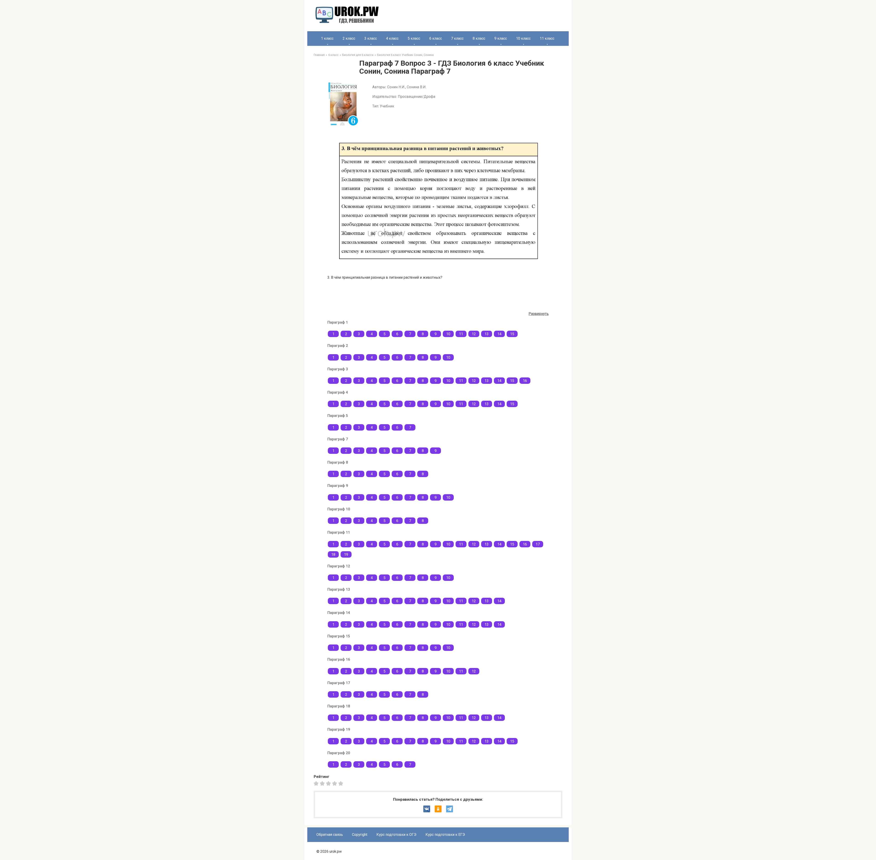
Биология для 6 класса (357, 55)
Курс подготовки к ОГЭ (396, 834)
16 (525, 381)
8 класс (479, 38)
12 (474, 334)
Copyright (359, 834)
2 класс (349, 38)
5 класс (414, 38)
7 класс (457, 38)
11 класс (547, 38)
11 (461, 334)
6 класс (435, 38)
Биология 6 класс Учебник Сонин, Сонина (405, 55)
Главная (319, 55)
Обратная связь (329, 834)
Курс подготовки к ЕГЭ (445, 834)
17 (538, 544)
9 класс (500, 38)
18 (333, 554)
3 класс (370, 38)
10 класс (523, 38)
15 (512, 334)
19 (346, 554)
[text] (341, 783)
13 (487, 334)
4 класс (392, 38)
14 (499, 334)
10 (448, 334)
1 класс (327, 38)
